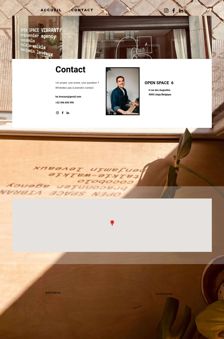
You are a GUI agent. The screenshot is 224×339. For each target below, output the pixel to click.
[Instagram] (166, 11)
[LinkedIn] (181, 11)
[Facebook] (174, 11)
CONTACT (82, 10)
